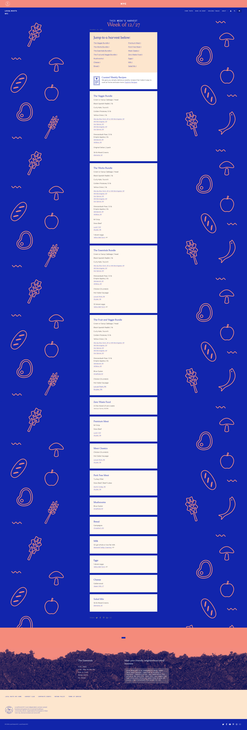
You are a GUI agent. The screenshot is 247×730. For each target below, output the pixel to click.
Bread (96, 66)
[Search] (234, 11)
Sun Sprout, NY (99, 124)
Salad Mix (132, 66)
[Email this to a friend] (110, 618)
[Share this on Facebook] (100, 618)
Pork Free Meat (134, 47)
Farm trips (189, 11)
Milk (130, 62)
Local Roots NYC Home (13, 696)
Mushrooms (98, 58)
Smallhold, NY (98, 374)
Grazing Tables (214, 11)
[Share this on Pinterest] (103, 618)
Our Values (82, 678)
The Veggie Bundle (101, 43)
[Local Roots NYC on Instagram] (237, 724)
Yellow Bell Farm (99, 237)
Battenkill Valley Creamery (103, 547)
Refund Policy (83, 675)
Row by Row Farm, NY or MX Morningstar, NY (109, 119)
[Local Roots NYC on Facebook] (227, 724)
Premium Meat (134, 43)
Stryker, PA (97, 230)
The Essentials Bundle (102, 51)
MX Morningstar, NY (100, 122)
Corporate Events (44, 696)
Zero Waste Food (135, 55)
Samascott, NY (99, 140)
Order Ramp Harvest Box (86, 669)
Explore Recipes (131, 82)
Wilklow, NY (98, 142)
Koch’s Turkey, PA (99, 487)
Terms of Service (74, 696)
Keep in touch (83, 672)
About (225, 11)
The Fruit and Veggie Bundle (105, 55)
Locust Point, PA (99, 296)
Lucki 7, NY (97, 227)
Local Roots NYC (11, 12)
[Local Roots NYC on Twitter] (223, 724)
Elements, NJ (98, 155)
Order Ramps (82, 666)
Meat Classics (133, 51)
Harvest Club (30, 696)
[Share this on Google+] (106, 618)
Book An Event (200, 11)
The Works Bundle (101, 47)
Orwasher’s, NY (99, 528)
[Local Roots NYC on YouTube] (230, 724)
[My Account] (231, 11)
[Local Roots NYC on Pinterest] (233, 724)
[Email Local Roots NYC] (240, 724)
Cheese (97, 62)
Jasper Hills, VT (99, 586)
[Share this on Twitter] (96, 618)
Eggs (130, 58)
